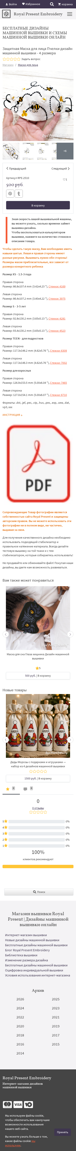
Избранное (32, 4)
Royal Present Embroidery (38, 13)
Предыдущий (17, 168)
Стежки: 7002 (58, 363)
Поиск (41, 892)
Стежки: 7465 (58, 383)
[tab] (11, 790)
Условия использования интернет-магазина (37, 975)
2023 (56, 1008)
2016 (20, 1044)
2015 (56, 1044)
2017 (56, 1035)
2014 (20, 1053)
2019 (56, 1026)
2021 (56, 1017)
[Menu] (69, 13)
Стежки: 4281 (57, 318)
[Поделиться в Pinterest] (10, 194)
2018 (20, 1035)
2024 (20, 1008)
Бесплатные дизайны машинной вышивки (36, 945)
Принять (62, 1132)
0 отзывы (38, 808)
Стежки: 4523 (57, 331)
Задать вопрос (30, 59)
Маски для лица (28, 65)
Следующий (59, 168)
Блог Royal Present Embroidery (27, 950)
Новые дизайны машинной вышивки (32, 940)
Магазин (8, 65)
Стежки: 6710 (58, 395)
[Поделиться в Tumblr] (19, 194)
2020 (20, 1026)
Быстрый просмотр (38, 620)
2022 (20, 1017)
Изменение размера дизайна (26, 960)
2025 (56, 999)
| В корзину (38, 675)
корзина (67, 4)
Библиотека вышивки (21, 955)
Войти (12, 4)
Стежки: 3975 (57, 298)
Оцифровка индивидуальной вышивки (34, 970)
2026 (20, 999)
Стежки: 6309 (58, 350)
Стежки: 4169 (57, 286)
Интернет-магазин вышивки (26, 935)
